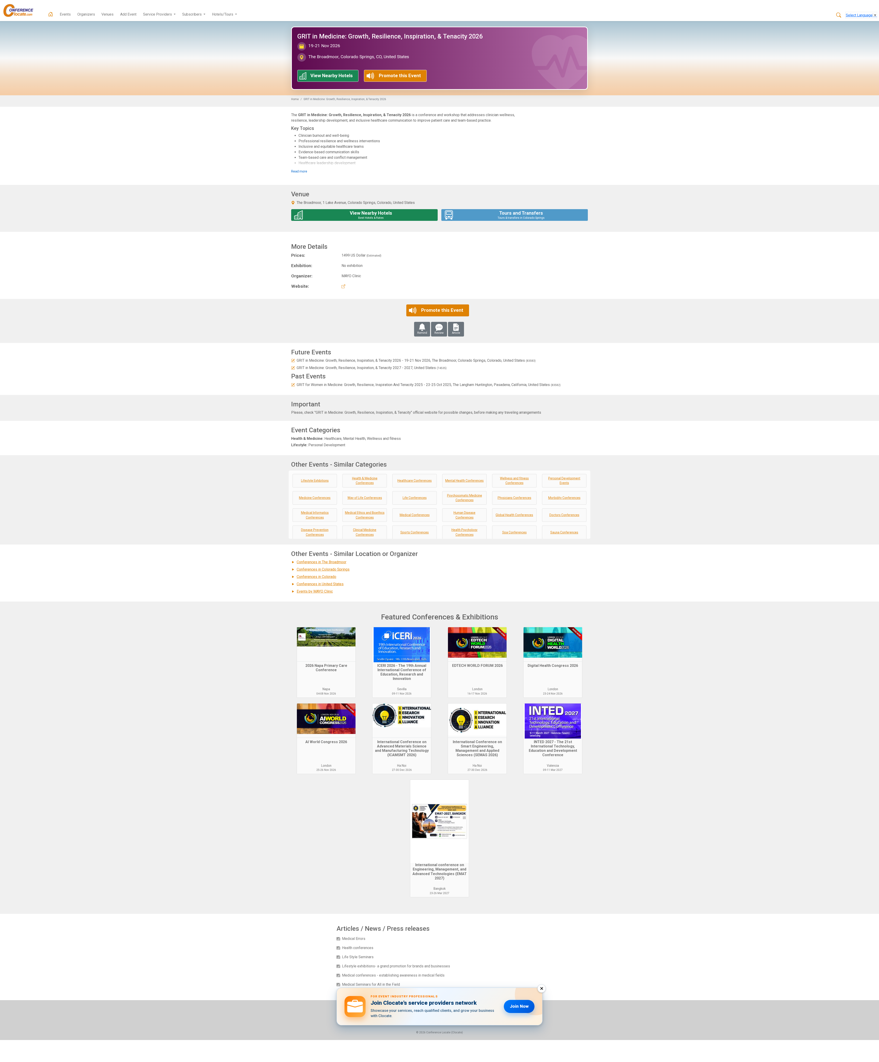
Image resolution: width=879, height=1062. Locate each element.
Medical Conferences (415, 515)
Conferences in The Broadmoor (321, 562)
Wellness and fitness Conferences (514, 480)
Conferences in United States (320, 584)
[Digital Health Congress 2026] (553, 644)
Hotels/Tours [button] (223, 14)
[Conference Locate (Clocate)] (20, 10)
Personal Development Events (564, 480)
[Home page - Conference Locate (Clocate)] (50, 14)
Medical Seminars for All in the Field (371, 984)
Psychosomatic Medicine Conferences (464, 498)
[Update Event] (293, 360)
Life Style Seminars (358, 957)
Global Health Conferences (514, 515)
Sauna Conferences (564, 532)
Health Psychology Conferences (464, 532)
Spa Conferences (514, 532)
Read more (299, 171)
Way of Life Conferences (364, 498)
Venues (107, 14)
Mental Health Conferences (464, 480)
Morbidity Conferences (564, 498)
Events (65, 14)
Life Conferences (415, 498)
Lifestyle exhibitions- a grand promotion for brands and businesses (396, 966)
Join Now (519, 1006)
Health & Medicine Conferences (364, 480)
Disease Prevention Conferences (314, 532)
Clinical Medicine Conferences (364, 532)
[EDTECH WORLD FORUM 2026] (477, 644)
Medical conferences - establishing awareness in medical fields (393, 975)
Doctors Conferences (564, 515)
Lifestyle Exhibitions (315, 480)
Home (295, 99)
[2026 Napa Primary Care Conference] (326, 644)
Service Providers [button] (158, 14)
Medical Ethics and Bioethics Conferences (365, 515)
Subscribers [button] (192, 14)
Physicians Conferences (514, 498)
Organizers (86, 14)
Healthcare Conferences (414, 480)
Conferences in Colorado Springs (323, 569)
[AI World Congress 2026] (326, 720)
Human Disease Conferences (464, 515)
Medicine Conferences (315, 498)
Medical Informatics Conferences (315, 515)
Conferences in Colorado (316, 577)
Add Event (128, 14)
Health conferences (357, 948)
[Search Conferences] (838, 15)
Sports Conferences (414, 532)
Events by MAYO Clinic (315, 591)
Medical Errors (353, 938)
